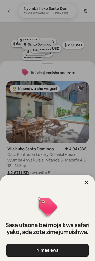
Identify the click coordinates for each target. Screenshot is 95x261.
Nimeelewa (47, 250)
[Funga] (86, 183)
